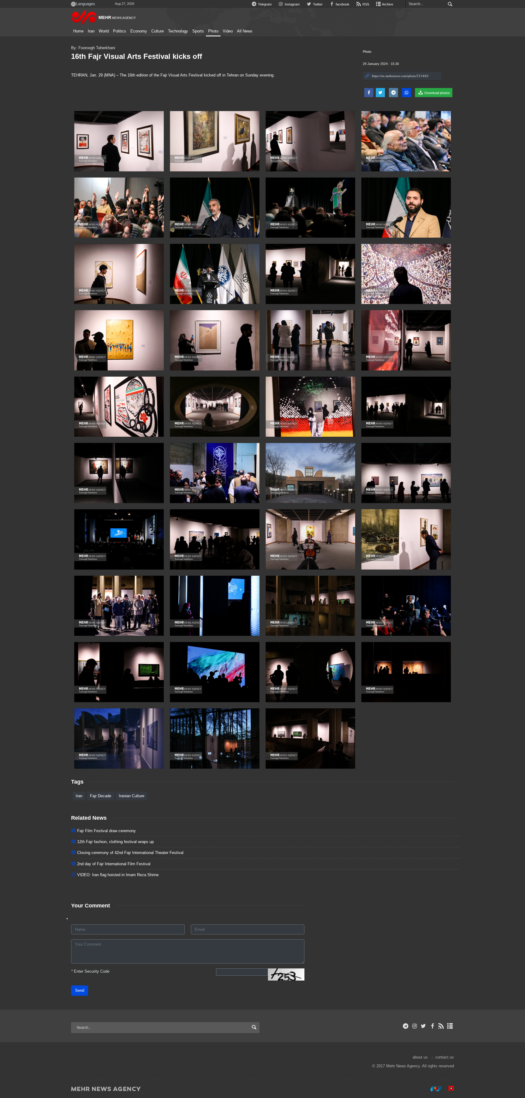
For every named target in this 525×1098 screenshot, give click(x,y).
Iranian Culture (131, 796)
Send (79, 990)
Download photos (437, 93)
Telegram (264, 4)
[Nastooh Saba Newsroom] (432, 1088)
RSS (365, 4)
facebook (342, 4)
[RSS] (441, 1026)
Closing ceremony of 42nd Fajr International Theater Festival (130, 852)
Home (78, 31)
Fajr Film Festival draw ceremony (106, 831)
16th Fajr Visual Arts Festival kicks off (136, 56)
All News (244, 31)
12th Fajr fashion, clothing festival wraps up (115, 841)
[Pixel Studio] (448, 1088)
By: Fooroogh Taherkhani (93, 48)
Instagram (292, 4)
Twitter (317, 4)
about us (420, 1057)
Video (228, 31)
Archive (387, 4)
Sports (198, 31)
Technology (178, 31)
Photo (213, 31)
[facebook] (432, 1026)
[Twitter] (423, 1026)
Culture (157, 31)
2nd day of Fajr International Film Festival (113, 864)
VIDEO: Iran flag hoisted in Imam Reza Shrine (118, 875)
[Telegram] (406, 1026)
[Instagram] (414, 1026)
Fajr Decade (100, 796)
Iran (91, 31)
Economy (138, 31)
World (104, 31)
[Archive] (450, 1026)
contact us (444, 1057)
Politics (119, 31)
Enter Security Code (90, 971)
